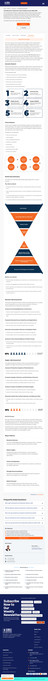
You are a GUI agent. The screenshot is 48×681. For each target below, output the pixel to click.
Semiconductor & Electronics (28, 619)
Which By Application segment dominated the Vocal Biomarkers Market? (21, 508)
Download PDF (24, 3)
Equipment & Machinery (27, 608)
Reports (8, 8)
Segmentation (23, 35)
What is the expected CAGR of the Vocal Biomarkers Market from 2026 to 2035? (22, 523)
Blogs (35, 634)
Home (5, 8)
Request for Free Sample (24, 39)
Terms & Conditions (41, 679)
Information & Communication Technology (31, 615)
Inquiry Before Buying (37, 548)
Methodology (30, 35)
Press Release (37, 637)
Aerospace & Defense (27, 602)
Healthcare (14, 8)
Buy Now (24, 27)
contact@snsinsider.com (35, 668)
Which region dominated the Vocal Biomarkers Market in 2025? (19, 503)
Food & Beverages (26, 612)
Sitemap (36, 644)
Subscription (37, 642)
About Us (36, 632)
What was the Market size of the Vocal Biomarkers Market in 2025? (20, 518)
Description (8, 35)
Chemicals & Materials (27, 605)
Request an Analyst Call (24, 538)
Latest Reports (37, 639)
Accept (7, 678)
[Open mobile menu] (43, 3)
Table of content (15, 35)
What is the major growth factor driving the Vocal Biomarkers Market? (20, 513)
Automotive (37, 602)
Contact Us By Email (11, 561)
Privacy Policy (33, 679)
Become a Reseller (38, 647)
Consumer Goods (7, 665)
